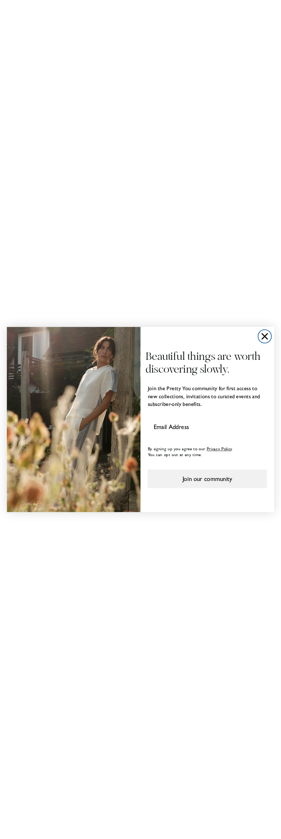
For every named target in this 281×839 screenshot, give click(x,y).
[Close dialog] (264, 336)
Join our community (207, 478)
